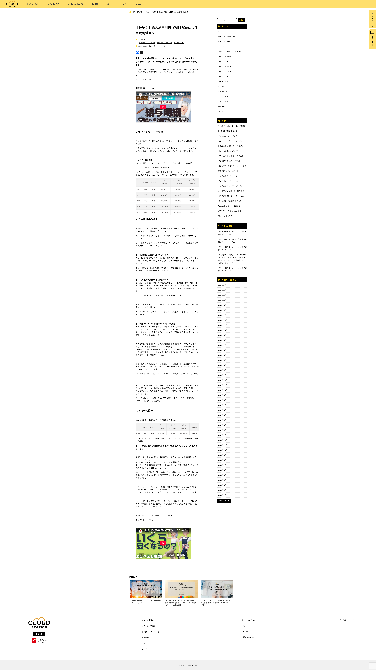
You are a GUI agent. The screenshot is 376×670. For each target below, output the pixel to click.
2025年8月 (222, 340)
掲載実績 (240, 146)
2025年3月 (222, 365)
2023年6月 (222, 470)
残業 (239, 211)
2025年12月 (222, 320)
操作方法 (238, 186)
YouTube (137, 4)
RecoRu (235, 126)
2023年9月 (222, 455)
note (247, 631)
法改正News (223, 91)
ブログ (123, 4)
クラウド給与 (179, 43)
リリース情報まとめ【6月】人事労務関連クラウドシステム (232, 240)
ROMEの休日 (223, 146)
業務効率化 (142, 46)
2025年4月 (222, 360)
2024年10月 (222, 390)
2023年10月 (222, 450)
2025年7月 (222, 345)
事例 (220, 31)
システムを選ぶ (32, 4)
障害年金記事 (223, 106)
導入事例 (95, 4)
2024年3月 (222, 425)
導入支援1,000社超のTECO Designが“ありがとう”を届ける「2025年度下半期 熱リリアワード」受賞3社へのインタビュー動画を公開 (232, 259)
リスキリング (223, 111)
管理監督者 (222, 201)
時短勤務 (240, 156)
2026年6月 (222, 290)
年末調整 (237, 206)
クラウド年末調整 (224, 56)
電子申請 (236, 191)
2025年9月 (222, 335)
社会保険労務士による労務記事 (229, 51)
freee (243, 131)
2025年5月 (222, 355)
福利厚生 (235, 171)
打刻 (227, 211)
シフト (243, 191)
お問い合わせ (372, 41)
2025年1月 (222, 375)
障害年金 (232, 146)
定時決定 (221, 171)
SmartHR (221, 126)
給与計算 (221, 211)
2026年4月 (222, 300)
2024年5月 (222, 415)
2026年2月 (222, 310)
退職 (231, 191)
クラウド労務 (223, 76)
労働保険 (231, 201)
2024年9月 (222, 395)
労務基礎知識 (223, 161)
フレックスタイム (237, 196)
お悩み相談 (222, 46)
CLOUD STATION (137, 12)
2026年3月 (222, 305)
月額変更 (232, 156)
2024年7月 (222, 405)
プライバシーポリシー (347, 620)
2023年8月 (222, 460)
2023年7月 (222, 465)
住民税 (231, 186)
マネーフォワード (234, 136)
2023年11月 (222, 445)
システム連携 (223, 176)
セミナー (109, 4)
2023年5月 (222, 475)
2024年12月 (222, 380)
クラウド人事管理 (224, 71)
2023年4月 (222, 480)
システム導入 (162, 46)
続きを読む (223, 500)
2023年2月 (222, 490)
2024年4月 (222, 420)
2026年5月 (222, 295)
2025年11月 (222, 325)
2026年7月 (222, 285)
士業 (231, 161)
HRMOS (242, 126)
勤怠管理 (229, 216)
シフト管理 (222, 86)
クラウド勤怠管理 (224, 66)
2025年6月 (222, 350)
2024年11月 (222, 385)
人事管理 (236, 161)
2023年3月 (222, 485)
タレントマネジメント (226, 141)
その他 (228, 171)
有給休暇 (221, 216)
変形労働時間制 (224, 196)
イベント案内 (223, 101)
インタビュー (223, 96)
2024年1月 (222, 435)
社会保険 (238, 201)
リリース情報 (223, 81)
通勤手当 (229, 206)
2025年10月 (222, 330)
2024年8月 (222, 400)
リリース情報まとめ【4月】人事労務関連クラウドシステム (232, 269)
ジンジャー (240, 141)
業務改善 (152, 46)
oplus (228, 126)
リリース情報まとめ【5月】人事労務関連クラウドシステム (232, 248)
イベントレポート (235, 181)
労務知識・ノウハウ (164, 43)
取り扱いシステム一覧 (75, 4)
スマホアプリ (223, 191)
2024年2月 (222, 430)
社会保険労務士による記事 (228, 151)
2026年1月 (222, 315)
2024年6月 (222, 410)
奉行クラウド (236, 131)
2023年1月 (222, 495)
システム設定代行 (52, 4)
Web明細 (221, 206)
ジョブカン (222, 136)
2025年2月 (222, 370)
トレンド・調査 (241, 166)
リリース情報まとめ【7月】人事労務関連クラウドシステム (232, 232)
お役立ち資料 (372, 21)
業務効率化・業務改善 (147, 43)
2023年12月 (222, 440)
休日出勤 (233, 211)
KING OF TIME (224, 131)
